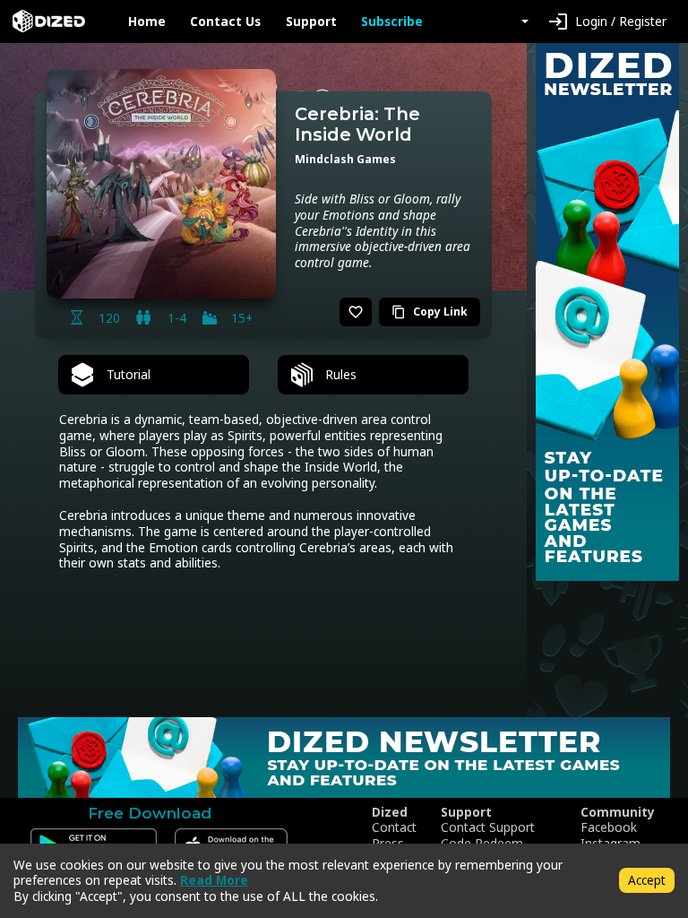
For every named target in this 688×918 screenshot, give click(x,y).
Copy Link (429, 311)
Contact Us (225, 21)
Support (311, 21)
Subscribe (392, 21)
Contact (394, 827)
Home (147, 21)
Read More (214, 879)
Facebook (608, 827)
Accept (647, 879)
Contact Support (488, 827)
